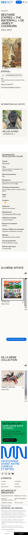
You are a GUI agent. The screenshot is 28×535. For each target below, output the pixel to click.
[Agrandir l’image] (3, 75)
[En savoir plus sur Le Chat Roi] (12, 289)
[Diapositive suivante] (25, 273)
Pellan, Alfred (5, 163)
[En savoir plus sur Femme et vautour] (12, 378)
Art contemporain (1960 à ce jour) (11, 214)
